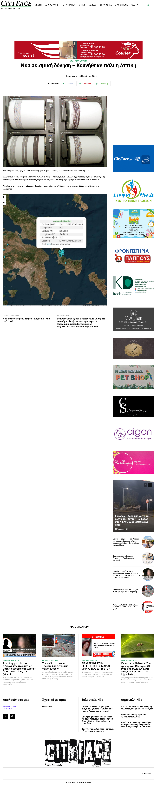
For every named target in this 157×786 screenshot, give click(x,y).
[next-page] (150, 485)
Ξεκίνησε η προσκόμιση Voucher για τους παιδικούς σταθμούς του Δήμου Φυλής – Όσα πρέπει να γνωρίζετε (126, 542)
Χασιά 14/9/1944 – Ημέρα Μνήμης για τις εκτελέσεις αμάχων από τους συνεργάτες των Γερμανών (136, 724)
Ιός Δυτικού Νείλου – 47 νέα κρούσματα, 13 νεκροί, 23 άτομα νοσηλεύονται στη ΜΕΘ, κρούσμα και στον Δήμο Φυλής (137, 669)
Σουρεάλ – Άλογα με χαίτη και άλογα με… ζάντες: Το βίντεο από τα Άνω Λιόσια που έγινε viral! (132, 520)
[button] (148, 5)
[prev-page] (145, 485)
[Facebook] (5, 716)
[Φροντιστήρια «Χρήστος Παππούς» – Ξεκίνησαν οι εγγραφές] (148, 558)
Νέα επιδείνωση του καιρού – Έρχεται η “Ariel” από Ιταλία (27, 320)
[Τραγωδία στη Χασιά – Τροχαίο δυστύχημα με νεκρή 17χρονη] (148, 591)
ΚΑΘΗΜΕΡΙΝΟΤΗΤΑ (78, 61)
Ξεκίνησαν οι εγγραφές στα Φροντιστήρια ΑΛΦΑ (133, 715)
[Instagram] (12, 716)
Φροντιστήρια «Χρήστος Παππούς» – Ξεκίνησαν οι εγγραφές (123, 558)
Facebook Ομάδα (9, 709)
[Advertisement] (78, 20)
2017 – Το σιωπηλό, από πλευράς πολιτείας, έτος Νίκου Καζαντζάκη (137, 708)
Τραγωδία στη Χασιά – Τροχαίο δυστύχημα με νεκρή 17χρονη (125, 591)
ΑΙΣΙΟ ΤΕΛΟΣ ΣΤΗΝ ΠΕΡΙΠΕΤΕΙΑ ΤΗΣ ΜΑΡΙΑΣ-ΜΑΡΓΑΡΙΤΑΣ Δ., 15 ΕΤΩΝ (125, 607)
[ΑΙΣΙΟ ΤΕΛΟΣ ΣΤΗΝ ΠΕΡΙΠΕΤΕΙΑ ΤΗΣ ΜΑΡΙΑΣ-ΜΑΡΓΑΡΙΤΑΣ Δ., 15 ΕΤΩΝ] (148, 607)
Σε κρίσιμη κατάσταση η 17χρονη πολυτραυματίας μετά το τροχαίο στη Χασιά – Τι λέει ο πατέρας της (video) (126, 574)
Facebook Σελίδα (9, 706)
